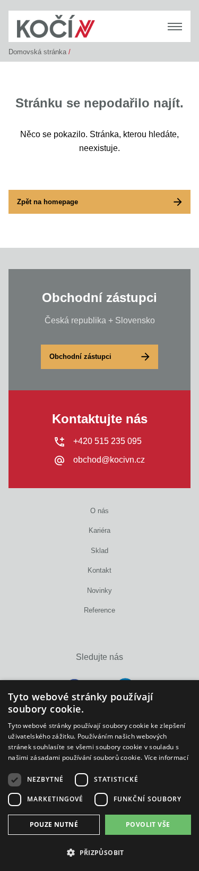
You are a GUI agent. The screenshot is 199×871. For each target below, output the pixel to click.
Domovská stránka (37, 52)
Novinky (99, 590)
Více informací (166, 757)
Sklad (99, 551)
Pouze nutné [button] (54, 824)
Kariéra (99, 530)
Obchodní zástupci (80, 357)
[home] (56, 26)
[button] (99, 852)
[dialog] (99, 775)
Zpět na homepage (47, 202)
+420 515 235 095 (107, 441)
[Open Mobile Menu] (175, 26)
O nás (99, 511)
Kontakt (99, 570)
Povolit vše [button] (148, 824)
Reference (99, 610)
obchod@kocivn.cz (109, 459)
